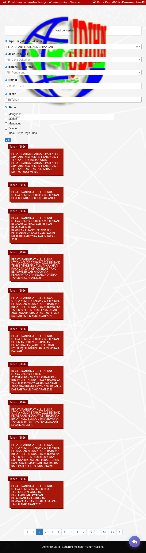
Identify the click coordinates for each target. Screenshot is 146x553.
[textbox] (73, 59)
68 (104, 531)
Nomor (12, 79)
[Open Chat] (134, 541)
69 (112, 531)
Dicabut (13, 128)
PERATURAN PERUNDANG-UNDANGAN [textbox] (72, 46)
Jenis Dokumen (17, 54)
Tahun (11, 93)
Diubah (13, 118)
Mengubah (15, 114)
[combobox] (73, 46)
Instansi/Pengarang (20, 66)
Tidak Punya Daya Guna (23, 133)
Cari (8, 139)
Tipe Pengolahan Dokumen (25, 41)
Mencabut (15, 123)
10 (90, 531)
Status (12, 107)
